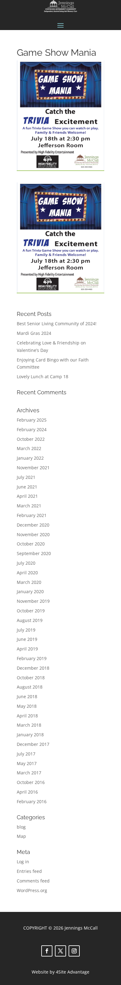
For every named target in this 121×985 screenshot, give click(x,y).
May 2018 (27, 706)
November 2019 (33, 601)
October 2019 (31, 611)
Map (21, 836)
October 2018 (31, 678)
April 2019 (27, 649)
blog (21, 827)
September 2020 (34, 553)
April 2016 (27, 792)
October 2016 (31, 782)
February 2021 (32, 515)
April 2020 (27, 573)
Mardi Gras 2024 (34, 333)
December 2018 (33, 668)
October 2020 (31, 544)
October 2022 (31, 439)
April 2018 (27, 716)
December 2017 (33, 744)
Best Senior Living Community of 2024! (56, 323)
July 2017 (26, 754)
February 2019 (32, 658)
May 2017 (27, 763)
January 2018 (30, 735)
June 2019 (27, 639)
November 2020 (33, 534)
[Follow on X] (60, 951)
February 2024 (32, 429)
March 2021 (29, 506)
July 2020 (26, 563)
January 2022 (30, 458)
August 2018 (30, 687)
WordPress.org (32, 890)
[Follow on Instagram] (74, 951)
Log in (23, 862)
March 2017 (29, 773)
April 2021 (27, 496)
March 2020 (29, 582)
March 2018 (29, 725)
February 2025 (32, 420)
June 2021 (27, 487)
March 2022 (29, 448)
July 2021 (26, 477)
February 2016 (32, 801)
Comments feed (33, 881)
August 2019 (30, 620)
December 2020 (33, 525)
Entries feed (29, 871)
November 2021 (33, 468)
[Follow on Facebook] (46, 951)
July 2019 (26, 630)
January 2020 (30, 591)
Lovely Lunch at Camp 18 (42, 376)
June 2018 (27, 696)
